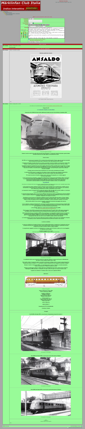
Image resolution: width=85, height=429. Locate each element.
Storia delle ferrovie (8, 12)
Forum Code (23, 30)
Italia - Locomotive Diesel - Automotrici (13, 13)
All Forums (6, 11)
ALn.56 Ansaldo (9, 14)
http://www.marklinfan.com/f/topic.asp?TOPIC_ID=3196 (54, 105)
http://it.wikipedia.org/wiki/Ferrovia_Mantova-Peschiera (48, 208)
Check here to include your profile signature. (37, 39)
